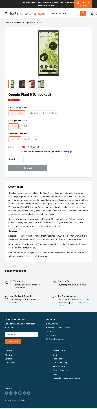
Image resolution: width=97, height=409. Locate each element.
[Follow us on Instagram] (15, 393)
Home (7, 23)
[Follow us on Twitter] (11, 393)
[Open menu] (6, 13)
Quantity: (12, 159)
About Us (9, 355)
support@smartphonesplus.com (67, 378)
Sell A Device (52, 331)
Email (85, 302)
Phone (61, 305)
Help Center (58, 359)
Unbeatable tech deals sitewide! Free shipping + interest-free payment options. (48, 4)
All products (16, 23)
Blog (55, 355)
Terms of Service (60, 370)
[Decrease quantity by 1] (20, 159)
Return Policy (59, 366)
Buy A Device (52, 324)
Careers (8, 359)
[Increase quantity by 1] (34, 159)
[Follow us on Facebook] (6, 393)
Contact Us (10, 362)
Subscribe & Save (84, 4)
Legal (55, 374)
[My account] (92, 13)
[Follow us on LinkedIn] (29, 393)
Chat (79, 302)
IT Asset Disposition (55, 339)
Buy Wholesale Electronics (58, 327)
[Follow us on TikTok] (24, 393)
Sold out (28, 168)
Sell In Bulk (51, 335)
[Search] (83, 13)
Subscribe (13, 341)
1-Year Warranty (60, 362)
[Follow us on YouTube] (20, 393)
